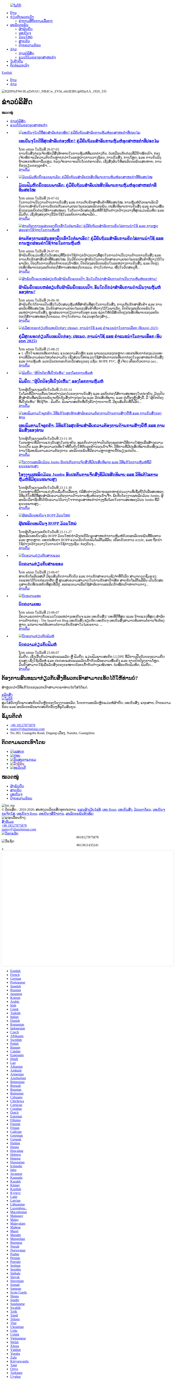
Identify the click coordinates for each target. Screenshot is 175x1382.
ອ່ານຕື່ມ (24, 169)
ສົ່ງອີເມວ (8, 821)
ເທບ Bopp (109, 809)
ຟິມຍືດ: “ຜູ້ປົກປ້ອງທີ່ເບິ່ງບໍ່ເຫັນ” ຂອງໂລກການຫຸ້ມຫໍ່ (61, 381)
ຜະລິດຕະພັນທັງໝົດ (79, 813)
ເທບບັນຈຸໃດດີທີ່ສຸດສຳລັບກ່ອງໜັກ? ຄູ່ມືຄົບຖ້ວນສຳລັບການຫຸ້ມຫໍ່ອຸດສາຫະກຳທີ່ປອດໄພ (89, 141)
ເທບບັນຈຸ (25, 33)
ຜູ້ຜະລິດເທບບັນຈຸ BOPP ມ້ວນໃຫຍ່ (48, 523)
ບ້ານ (13, 13)
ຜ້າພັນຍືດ (26, 29)
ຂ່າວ (13, 49)
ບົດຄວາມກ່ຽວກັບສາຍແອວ (41, 564)
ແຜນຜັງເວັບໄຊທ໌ (89, 809)
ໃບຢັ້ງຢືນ (16, 61)
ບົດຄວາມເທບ (30, 604)
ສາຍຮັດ (24, 41)
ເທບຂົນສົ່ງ (125, 809)
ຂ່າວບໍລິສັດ (26, 53)
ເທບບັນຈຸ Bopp (27, 813)
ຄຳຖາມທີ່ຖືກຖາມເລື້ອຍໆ (36, 21)
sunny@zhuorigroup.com (27, 729)
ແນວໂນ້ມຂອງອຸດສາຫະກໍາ (37, 57)
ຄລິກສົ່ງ (7, 695)
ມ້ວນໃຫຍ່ (26, 37)
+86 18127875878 (22, 725)
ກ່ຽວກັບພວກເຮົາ (22, 17)
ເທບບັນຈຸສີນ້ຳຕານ (51, 813)
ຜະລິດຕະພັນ (19, 25)
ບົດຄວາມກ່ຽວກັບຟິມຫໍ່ (38, 644)
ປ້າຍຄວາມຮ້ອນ (30, 45)
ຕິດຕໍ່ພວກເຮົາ (19, 65)
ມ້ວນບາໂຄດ (142, 809)
